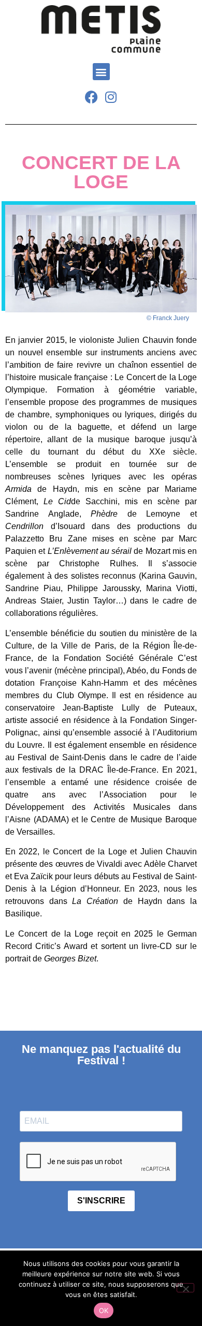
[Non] (185, 1287)
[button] (101, 71)
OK (104, 1310)
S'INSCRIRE (101, 1200)
